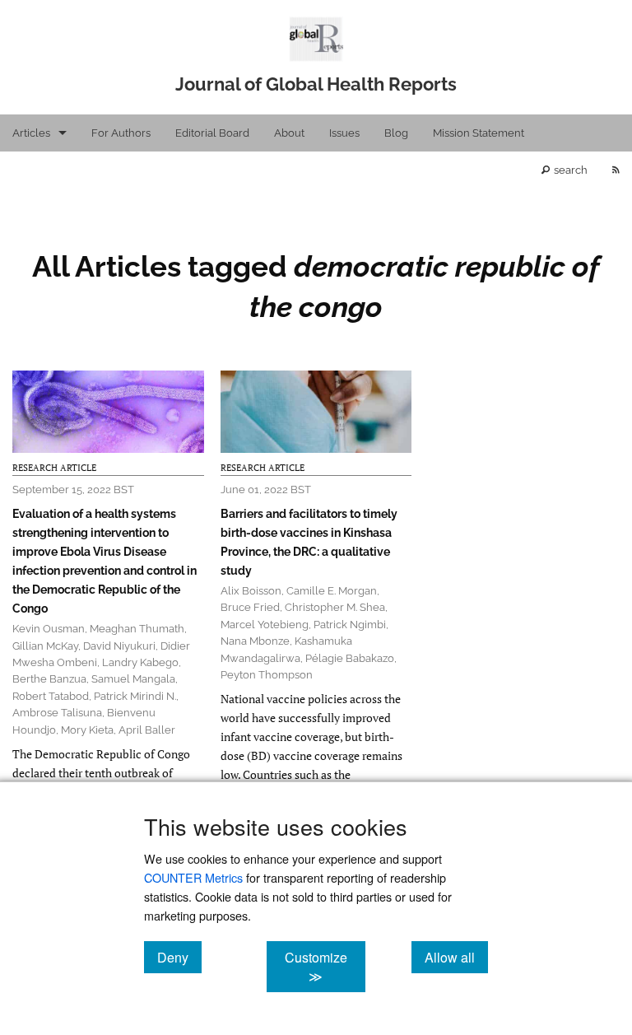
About (289, 133)
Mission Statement (478, 133)
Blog (396, 133)
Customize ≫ (325, 967)
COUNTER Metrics (193, 877)
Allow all (456, 957)
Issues (344, 133)
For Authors (121, 133)
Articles (31, 133)
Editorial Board (212, 133)
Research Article (54, 467)
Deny (179, 957)
